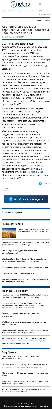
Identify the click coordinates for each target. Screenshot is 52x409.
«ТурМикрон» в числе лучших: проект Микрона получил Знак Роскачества (24, 323)
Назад (5, 189)
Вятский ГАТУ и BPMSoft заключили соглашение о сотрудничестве (21, 315)
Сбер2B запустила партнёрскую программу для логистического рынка (20, 357)
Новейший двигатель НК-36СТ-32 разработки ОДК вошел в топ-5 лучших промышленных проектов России (25, 296)
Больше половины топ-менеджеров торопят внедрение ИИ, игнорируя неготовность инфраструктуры (25, 331)
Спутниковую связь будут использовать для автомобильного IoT (19, 252)
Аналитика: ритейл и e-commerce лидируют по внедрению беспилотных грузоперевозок (25, 382)
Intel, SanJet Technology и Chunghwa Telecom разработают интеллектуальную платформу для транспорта (24, 260)
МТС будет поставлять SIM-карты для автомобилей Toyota (25, 267)
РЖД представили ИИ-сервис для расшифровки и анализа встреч (25, 374)
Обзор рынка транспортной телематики (18, 273)
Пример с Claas (35, 171)
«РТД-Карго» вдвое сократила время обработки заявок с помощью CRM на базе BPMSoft (24, 390)
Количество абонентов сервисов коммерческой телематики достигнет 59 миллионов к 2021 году (25, 243)
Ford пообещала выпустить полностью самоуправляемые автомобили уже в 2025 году (25, 280)
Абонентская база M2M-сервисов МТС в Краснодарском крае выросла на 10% (33, 230)
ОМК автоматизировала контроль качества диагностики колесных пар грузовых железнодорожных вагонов (24, 366)
